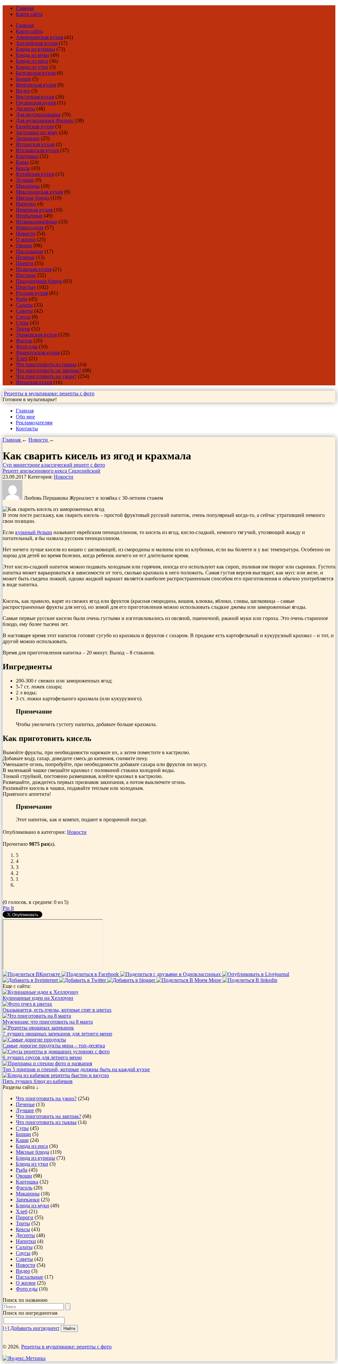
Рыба (21, 299)
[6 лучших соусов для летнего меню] (56, 1051)
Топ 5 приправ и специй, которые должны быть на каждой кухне (76, 1069)
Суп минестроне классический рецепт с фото (54, 465)
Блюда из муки (32, 55)
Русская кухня (32, 293)
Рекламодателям (34, 422)
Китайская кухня (35, 174)
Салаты (24, 305)
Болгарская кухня (35, 73)
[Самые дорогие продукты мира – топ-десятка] (34, 1039)
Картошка (27, 156)
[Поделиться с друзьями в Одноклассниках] (171, 974)
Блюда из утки (32, 67)
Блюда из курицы (35, 49)
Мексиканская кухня (39, 192)
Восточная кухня (35, 96)
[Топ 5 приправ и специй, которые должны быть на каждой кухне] (47, 1063)
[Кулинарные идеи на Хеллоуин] (41, 992)
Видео (23, 91)
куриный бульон (33, 532)
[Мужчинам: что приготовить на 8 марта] (37, 1016)
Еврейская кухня (35, 126)
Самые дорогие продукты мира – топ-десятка (54, 1045)
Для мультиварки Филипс (45, 120)
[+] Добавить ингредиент (31, 1328)
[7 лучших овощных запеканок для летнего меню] (38, 1028)
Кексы (23, 168)
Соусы (23, 317)
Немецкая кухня (34, 210)
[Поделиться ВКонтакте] (32, 974)
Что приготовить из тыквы (46, 364)
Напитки (26, 204)
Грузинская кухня (36, 102)
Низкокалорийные (36, 221)
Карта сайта (29, 14)
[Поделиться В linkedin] (249, 980)
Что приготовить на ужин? (46, 376)
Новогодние (30, 227)
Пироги (24, 263)
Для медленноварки (38, 114)
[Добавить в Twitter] (83, 980)
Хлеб (21, 358)
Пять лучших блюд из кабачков (38, 1081)
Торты (23, 328)
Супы (22, 323)
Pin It (8, 908)
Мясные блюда (32, 198)
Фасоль (24, 340)
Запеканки (28, 138)
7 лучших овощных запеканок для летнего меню (57, 1033)
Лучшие (25, 180)
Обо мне (25, 416)
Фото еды (27, 346)
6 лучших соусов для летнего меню (42, 1057)
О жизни (26, 239)
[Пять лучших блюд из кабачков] (56, 1075)
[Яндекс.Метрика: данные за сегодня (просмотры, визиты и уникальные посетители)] (24, 1358)
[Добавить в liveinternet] (31, 980)
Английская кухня (36, 43)
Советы (24, 311)
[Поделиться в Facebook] (90, 974)
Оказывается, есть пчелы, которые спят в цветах (57, 1010)
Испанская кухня (35, 144)
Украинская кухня (36, 334)
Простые (26, 287)
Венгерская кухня (36, 85)
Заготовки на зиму (37, 132)
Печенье (25, 257)
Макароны (28, 186)
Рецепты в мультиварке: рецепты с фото (49, 393)
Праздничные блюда (39, 281)
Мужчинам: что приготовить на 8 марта (48, 1022)
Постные (26, 275)
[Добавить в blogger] (131, 980)
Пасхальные (29, 251)
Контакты (27, 428)
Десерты (25, 108)
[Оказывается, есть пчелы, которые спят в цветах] (27, 1004)
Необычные (29, 215)
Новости (25, 233)
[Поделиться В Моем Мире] (189, 980)
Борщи (23, 79)
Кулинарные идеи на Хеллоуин (38, 998)
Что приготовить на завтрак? (48, 370)
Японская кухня (34, 382)
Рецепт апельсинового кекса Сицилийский (51, 471)
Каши (22, 162)
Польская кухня (33, 269)
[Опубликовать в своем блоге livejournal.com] (255, 974)
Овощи (24, 245)
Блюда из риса (32, 61)
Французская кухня (38, 352)
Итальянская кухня (37, 150)
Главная (25, 8)
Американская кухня (39, 37)
